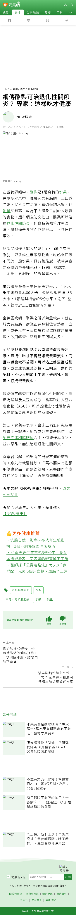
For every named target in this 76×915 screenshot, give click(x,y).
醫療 (48, 12)
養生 (18, 12)
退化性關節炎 (18, 223)
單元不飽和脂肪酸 (18, 437)
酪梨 (34, 192)
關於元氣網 (15, 893)
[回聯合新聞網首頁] (5, 5)
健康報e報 (18, 877)
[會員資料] (65, 4)
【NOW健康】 (15, 513)
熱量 (7, 210)
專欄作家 (51, 900)
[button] (70, 12)
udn (5, 89)
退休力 (24, 900)
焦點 (6, 12)
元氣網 (14, 89)
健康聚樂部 (32, 893)
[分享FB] (9, 20)
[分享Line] (28, 20)
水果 (63, 192)
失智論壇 (33, 12)
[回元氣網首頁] (14, 5)
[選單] (71, 4)
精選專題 (47, 893)
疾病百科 (61, 893)
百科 (59, 12)
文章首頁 (37, 900)
